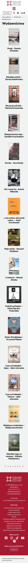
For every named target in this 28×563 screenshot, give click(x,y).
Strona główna (6, 17)
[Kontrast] (18, 13)
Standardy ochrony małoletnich (14, 521)
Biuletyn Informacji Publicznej (14, 508)
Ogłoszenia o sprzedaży (14, 526)
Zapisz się (14, 549)
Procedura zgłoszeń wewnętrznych (14, 519)
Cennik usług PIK (14, 510)
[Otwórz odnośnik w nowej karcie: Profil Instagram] (12, 538)
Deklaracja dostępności (14, 528)
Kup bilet (7, 13)
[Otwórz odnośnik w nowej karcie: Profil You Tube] (23, 538)
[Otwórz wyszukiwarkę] (14, 13)
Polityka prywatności (14, 514)
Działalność (17, 17)
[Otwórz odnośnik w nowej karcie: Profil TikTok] (17, 538)
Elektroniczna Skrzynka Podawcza (14, 530)
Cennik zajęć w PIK (14, 512)
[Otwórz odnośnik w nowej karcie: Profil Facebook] (6, 538)
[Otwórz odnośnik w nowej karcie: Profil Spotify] (14, 541)
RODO (14, 517)
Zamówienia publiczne (14, 523)
